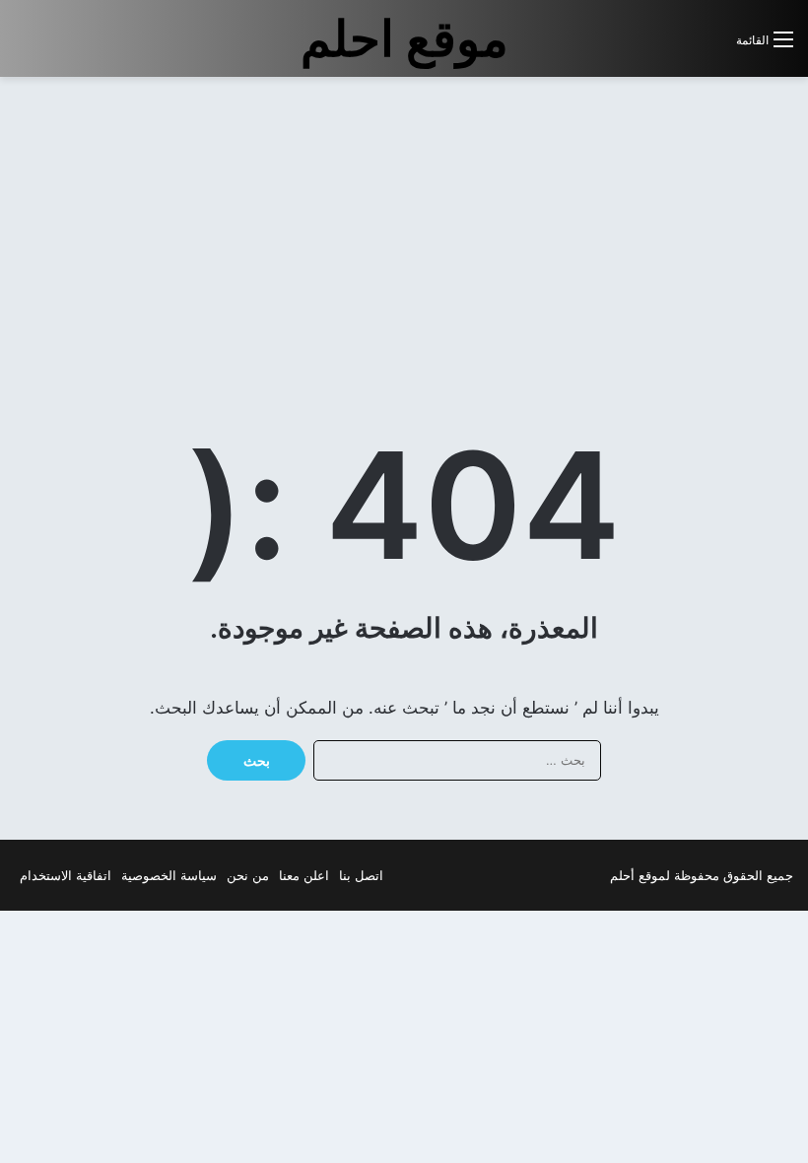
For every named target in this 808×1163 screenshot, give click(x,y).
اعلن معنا (304, 875)
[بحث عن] (711, 47)
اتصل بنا (361, 875)
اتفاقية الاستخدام (65, 875)
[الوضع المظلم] (677, 47)
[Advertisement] (642, 235)
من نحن (248, 875)
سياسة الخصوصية (169, 875)
